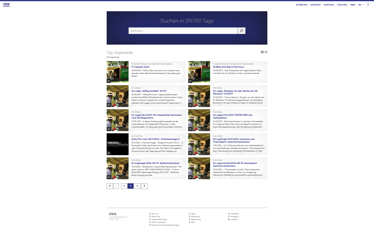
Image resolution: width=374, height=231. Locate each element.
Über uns (155, 214)
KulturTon (136, 136)
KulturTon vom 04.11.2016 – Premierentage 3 (155, 139)
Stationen (329, 5)
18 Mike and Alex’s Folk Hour (228, 67)
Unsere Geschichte (159, 219)
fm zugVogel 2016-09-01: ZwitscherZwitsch (155, 163)
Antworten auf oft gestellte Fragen (165, 225)
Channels (342, 5)
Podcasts (316, 5)
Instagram (234, 217)
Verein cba (155, 217)
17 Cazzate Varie (140, 67)
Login (353, 5)
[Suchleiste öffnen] (368, 5)
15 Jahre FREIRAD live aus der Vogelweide (151, 64)
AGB (192, 222)
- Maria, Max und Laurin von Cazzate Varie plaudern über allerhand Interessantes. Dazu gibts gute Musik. (155, 73)
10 (137, 186)
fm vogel (136, 88)
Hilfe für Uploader (158, 222)
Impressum (195, 217)
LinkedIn (234, 219)
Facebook (234, 214)
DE (360, 5)
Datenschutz (195, 219)
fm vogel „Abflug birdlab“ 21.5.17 (148, 91)
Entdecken (302, 5)
